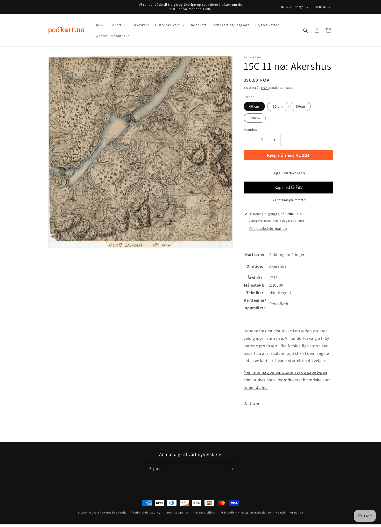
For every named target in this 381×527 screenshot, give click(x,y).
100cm (254, 118)
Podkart (93, 512)
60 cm (278, 106)
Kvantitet (250, 129)
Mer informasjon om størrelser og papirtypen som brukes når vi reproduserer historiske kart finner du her (287, 380)
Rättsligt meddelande (256, 512)
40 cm (254, 106)
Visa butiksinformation (268, 228)
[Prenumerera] (231, 469)
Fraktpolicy (228, 512)
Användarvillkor (205, 512)
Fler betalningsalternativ (288, 200)
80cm (300, 106)
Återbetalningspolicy (146, 512)
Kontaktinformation (289, 512)
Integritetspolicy (176, 512)
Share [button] (254, 403)
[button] (117, 24)
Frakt (265, 87)
